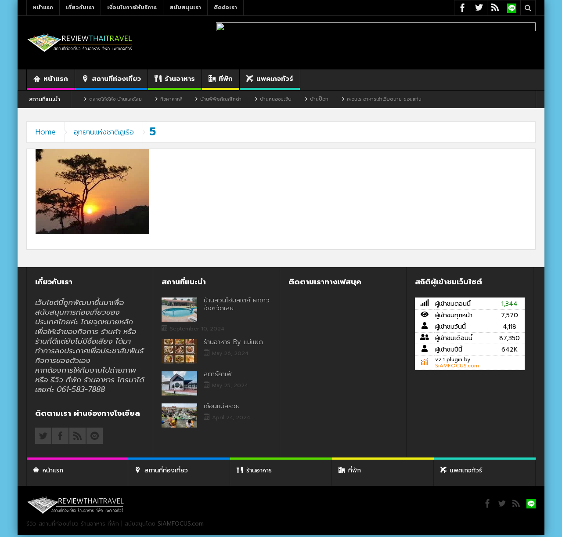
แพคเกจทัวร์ (274, 78)
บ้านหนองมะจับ (262, 99)
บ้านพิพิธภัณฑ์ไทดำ (207, 99)
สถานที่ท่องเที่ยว (116, 78)
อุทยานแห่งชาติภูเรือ (104, 132)
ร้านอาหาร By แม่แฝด (233, 342)
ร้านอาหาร (180, 78)
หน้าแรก (43, 7)
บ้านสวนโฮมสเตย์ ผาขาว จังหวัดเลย (237, 304)
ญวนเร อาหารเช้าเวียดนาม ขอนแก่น (371, 99)
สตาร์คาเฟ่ (217, 374)
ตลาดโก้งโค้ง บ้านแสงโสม (102, 99)
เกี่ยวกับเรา (80, 7)
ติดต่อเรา (225, 7)
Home (46, 132)
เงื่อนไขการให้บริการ (132, 7)
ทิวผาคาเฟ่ (158, 99)
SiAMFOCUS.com (457, 366)
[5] (92, 191)
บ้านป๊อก (306, 99)
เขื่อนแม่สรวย (222, 406)
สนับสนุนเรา (185, 7)
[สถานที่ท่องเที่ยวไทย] (79, 42)
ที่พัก (226, 78)
